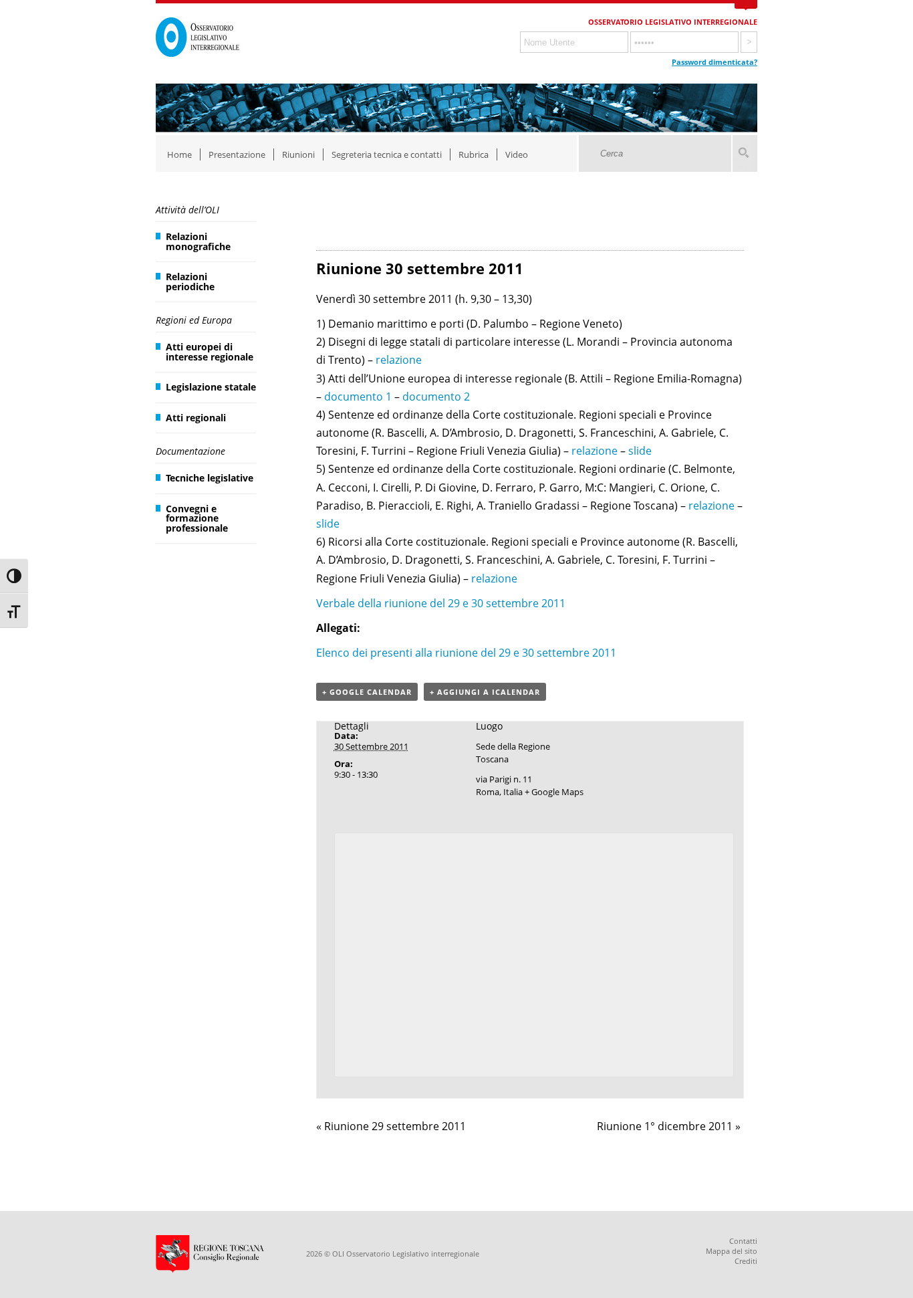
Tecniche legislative (209, 477)
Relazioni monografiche (198, 241)
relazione (399, 359)
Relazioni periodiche (190, 281)
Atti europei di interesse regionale (209, 351)
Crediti (746, 1261)
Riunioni (298, 154)
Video (516, 154)
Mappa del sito (731, 1251)
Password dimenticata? (714, 62)
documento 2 (436, 396)
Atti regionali (196, 417)
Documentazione (190, 451)
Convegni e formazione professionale (197, 518)
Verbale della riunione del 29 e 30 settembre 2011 (440, 603)
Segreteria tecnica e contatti (387, 154)
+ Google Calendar (367, 692)
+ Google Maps (554, 792)
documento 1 (358, 396)
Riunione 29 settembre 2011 (391, 1126)
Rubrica (474, 154)
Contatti (743, 1241)
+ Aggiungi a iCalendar (485, 692)
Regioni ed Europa (194, 320)
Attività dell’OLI (187, 209)
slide (640, 450)
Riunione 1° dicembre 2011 (669, 1126)
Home (179, 154)
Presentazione (237, 154)
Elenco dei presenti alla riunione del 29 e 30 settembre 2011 (466, 652)
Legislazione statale (211, 387)
